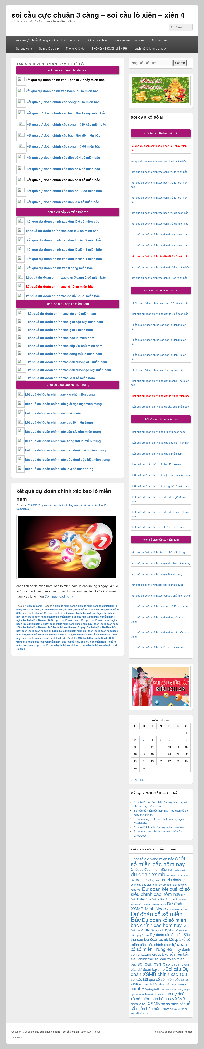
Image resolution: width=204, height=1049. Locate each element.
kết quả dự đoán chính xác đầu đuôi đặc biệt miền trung (67, 459)
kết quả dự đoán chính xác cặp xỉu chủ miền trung (63, 431)
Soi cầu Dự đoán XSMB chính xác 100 (160, 971)
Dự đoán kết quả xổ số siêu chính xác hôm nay (160, 891)
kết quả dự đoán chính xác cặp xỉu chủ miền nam (65, 345)
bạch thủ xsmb (91, 638)
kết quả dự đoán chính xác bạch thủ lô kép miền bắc (66, 113)
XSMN (154, 1003)
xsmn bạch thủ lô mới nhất (96, 645)
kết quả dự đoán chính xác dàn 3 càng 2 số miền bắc (65, 277)
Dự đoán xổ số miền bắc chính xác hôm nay (158, 922)
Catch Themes (184, 1031)
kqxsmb (146, 954)
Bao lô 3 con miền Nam (93, 641)
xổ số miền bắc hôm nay (160, 1006)
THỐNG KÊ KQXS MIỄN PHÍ (110, 48)
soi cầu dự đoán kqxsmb (160, 966)
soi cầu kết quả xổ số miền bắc (155, 979)
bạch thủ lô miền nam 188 (69, 620)
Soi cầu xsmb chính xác (130, 40)
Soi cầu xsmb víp (97, 40)
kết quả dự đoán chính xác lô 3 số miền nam (61, 378)
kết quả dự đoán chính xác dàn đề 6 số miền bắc (63, 168)
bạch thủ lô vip (58, 638)
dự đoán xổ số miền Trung (159, 946)
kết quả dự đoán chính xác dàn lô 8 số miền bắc (61, 230)
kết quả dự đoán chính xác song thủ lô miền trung (63, 441)
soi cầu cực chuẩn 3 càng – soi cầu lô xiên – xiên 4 (98, 14)
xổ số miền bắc (173, 1003)
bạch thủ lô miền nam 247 (37, 627)
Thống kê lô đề (75, 48)
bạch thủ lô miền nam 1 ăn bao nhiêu (67, 616)
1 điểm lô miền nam (64, 606)
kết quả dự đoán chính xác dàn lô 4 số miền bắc (63, 202)
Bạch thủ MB (74, 638)
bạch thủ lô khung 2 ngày (151, 48)
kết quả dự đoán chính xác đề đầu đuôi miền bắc (62, 296)
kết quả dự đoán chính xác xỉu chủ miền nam (62, 313)
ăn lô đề (68, 609)
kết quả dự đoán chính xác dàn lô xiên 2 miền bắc (63, 240)
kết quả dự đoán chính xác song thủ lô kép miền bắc (66, 124)
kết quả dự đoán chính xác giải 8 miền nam (60, 329)
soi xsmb (179, 983)
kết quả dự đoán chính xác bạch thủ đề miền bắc (63, 135)
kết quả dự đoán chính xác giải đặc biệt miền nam (65, 321)
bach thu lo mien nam (34, 616)
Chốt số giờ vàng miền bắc (152, 858)
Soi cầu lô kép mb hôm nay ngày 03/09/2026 (159, 827)
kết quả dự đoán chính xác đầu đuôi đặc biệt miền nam (69, 370)
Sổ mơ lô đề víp (49, 48)
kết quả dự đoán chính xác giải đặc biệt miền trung (63, 403)
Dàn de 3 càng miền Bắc (151, 880)
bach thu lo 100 (96, 609)
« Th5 (134, 780)
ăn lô (37, 609)
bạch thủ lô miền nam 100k (38, 620)
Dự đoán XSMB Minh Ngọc (157, 906)
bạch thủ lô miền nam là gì (36, 631)
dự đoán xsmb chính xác (154, 904)
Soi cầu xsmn (160, 40)
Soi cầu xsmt (24, 48)
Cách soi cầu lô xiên (176, 869)
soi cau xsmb (151, 963)
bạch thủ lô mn (35, 634)
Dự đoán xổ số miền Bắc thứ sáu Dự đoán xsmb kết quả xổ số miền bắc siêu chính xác (160, 939)
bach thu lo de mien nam (61, 613)
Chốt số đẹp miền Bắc (149, 869)
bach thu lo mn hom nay (58, 634)
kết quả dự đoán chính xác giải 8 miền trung (58, 413)
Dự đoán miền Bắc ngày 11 (163, 899)
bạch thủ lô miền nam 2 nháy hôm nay (71, 623)
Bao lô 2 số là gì (70, 641)
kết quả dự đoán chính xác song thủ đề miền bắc (64, 146)
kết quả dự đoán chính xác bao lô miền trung (59, 422)
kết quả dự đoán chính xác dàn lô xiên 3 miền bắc (63, 249)
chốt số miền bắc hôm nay (158, 860)
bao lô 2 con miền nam (47, 641)
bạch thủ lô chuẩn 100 (34, 613)
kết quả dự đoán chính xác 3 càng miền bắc (59, 268)
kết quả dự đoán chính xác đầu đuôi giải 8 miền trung (65, 450)
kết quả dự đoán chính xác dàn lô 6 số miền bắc (63, 221)
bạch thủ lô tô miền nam (35, 638)
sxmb (136, 988)
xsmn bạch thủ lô (38, 645)
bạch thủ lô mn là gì (84, 634)
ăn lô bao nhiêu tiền (52, 609)
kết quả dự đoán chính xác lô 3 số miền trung (59, 468)
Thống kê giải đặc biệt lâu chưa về (159, 989)
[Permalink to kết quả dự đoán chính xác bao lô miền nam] (67, 581)
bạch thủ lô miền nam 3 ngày (69, 627)
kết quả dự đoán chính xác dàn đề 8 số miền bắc (63, 180)
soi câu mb (174, 964)
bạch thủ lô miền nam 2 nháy (32, 623)
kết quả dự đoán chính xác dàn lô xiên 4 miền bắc (63, 258)
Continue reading (59, 596)
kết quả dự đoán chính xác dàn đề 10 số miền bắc (64, 190)
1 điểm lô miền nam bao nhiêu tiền (95, 606)
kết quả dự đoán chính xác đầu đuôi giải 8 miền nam (67, 362)
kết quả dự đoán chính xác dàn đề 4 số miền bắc (63, 157)
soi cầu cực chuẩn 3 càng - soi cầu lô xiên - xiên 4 (72, 505)
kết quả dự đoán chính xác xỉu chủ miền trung (60, 394)
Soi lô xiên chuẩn (160, 984)
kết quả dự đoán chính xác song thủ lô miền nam (65, 353)
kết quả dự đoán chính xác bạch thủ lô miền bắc (62, 91)
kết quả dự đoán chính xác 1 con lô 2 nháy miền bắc (65, 79)
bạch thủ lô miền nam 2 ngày (101, 620)
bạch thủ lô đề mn (86, 613)
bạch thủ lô (80, 609)
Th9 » (143, 780)
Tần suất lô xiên (153, 994)
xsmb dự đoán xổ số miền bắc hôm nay (159, 996)
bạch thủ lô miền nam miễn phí (69, 631)
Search (180, 63)
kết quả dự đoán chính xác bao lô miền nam (61, 337)
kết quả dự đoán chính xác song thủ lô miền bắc (63, 102)
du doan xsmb (148, 874)
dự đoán (174, 879)
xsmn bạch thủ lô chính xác (64, 645)
